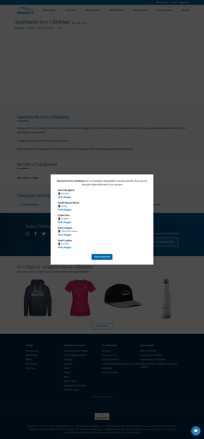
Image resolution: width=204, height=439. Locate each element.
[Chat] (195, 430)
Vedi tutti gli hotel (102, 257)
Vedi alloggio (64, 197)
